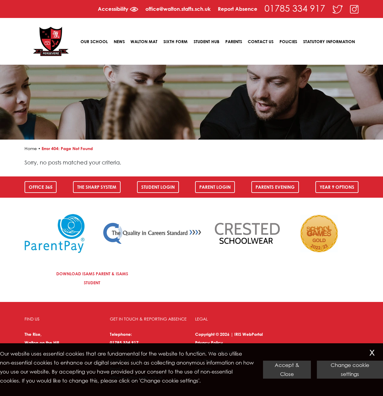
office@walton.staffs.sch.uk (178, 9)
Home (31, 148)
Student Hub (206, 41)
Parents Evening (275, 187)
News (119, 41)
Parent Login (215, 187)
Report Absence (237, 9)
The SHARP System (96, 187)
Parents (233, 41)
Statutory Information (329, 41)
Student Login (158, 187)
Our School (94, 41)
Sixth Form (175, 41)
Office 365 (40, 187)
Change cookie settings (350, 369)
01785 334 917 (295, 7)
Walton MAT (143, 41)
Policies (288, 41)
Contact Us (260, 41)
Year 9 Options (337, 187)
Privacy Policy (209, 342)
